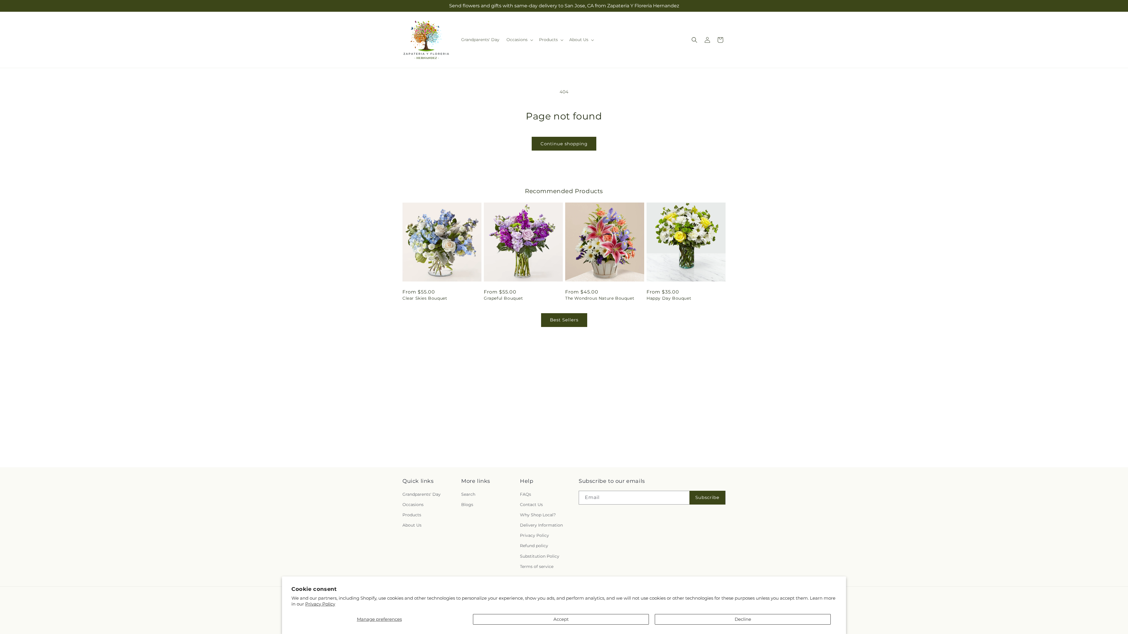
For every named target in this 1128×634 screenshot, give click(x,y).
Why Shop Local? (538, 514)
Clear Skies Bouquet (424, 298)
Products (411, 514)
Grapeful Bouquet (503, 298)
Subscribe (707, 497)
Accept (561, 619)
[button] (519, 39)
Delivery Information (541, 525)
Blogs (467, 504)
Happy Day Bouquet (669, 298)
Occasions (413, 504)
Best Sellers (564, 320)
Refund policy (534, 546)
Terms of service (536, 566)
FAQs (525, 494)
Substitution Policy (539, 556)
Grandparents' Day (421, 494)
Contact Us (531, 504)
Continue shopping (564, 143)
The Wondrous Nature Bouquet (599, 298)
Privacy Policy (320, 604)
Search (468, 494)
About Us (412, 525)
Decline (743, 619)
